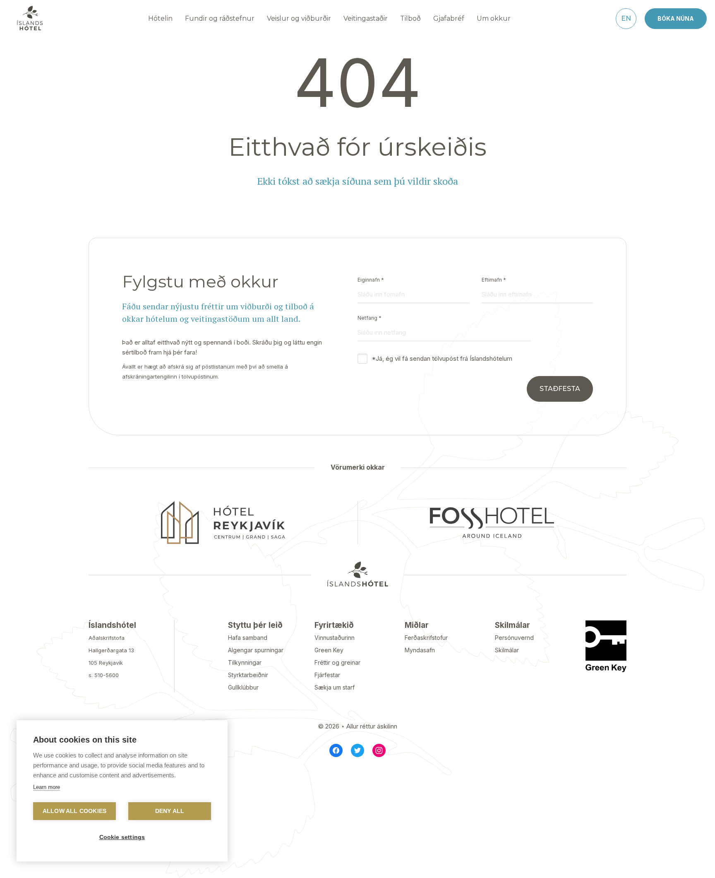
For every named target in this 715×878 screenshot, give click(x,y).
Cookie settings (122, 837)
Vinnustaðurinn (334, 637)
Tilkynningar (245, 662)
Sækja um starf (334, 687)
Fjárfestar (327, 674)
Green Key (328, 650)
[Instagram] (379, 750)
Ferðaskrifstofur (426, 637)
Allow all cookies (74, 811)
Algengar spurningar (255, 650)
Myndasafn (420, 650)
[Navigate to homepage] (30, 18)
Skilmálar (507, 650)
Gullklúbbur (243, 687)
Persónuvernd (514, 637)
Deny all (170, 811)
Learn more (46, 787)
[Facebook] (336, 750)
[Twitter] (357, 750)
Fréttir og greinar (337, 662)
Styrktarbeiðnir (248, 674)
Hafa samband (247, 637)
